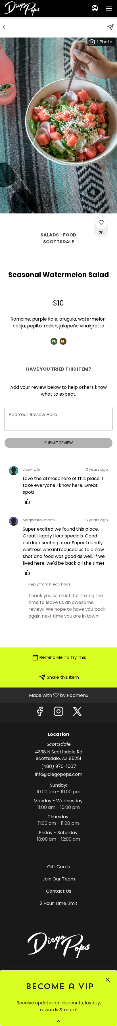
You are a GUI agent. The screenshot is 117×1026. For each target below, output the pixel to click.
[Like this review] (29, 501)
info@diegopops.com (58, 774)
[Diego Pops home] (30, 8)
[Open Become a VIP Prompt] (58, 1021)
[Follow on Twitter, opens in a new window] (77, 713)
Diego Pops (58, 945)
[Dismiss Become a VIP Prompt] (107, 979)
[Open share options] (110, 27)
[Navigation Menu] (109, 8)
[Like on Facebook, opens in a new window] (40, 713)
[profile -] (94, 8)
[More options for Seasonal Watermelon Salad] (101, 222)
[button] (7, 27)
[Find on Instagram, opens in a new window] (58, 713)
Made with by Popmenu (46, 695)
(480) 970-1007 (58, 766)
